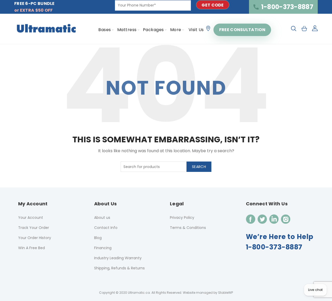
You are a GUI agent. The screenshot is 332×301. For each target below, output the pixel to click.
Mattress (127, 30)
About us (102, 217)
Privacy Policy (182, 217)
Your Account (30, 217)
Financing (103, 247)
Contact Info (105, 227)
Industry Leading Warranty (118, 258)
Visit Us (196, 30)
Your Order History (34, 237)
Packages (153, 30)
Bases (104, 30)
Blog (98, 237)
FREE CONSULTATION (242, 30)
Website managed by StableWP (208, 292)
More (175, 30)
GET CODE (213, 5)
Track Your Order (33, 227)
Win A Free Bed (31, 247)
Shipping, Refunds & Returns (119, 268)
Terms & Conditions (188, 227)
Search (199, 166)
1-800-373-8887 (287, 7)
